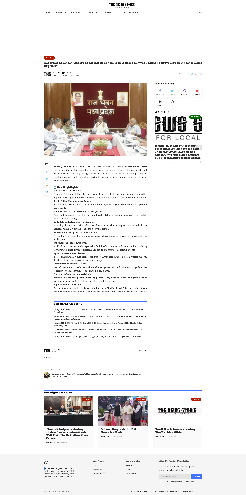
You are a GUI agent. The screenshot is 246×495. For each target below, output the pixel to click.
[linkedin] (160, 103)
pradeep (57, 349)
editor (57, 72)
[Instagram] (184, 92)
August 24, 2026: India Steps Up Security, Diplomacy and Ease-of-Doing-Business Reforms (98, 336)
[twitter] (145, 350)
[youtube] (197, 92)
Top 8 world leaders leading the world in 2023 (175, 431)
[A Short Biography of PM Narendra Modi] (123, 411)
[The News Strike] (122, 5)
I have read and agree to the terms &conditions (180, 482)
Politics (49, 58)
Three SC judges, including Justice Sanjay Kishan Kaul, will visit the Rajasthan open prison (67, 434)
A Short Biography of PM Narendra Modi (118, 431)
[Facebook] (143, 350)
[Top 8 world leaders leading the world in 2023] (177, 411)
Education (195, 117)
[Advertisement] (123, 34)
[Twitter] (172, 92)
